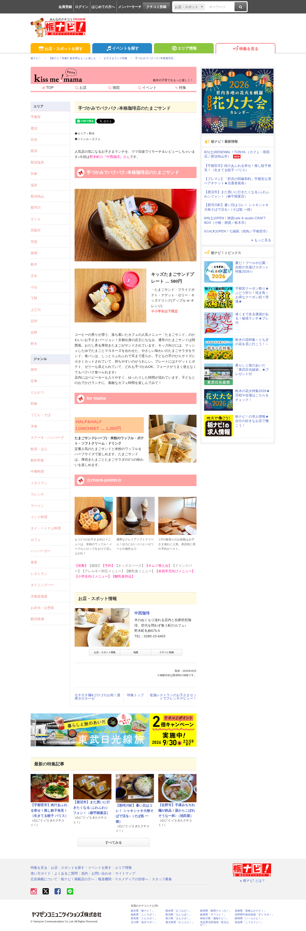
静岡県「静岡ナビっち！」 (216, 910)
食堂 (34, 562)
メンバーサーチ (130, 7)
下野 (34, 298)
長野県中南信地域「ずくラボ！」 (254, 914)
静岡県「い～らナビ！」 (249, 918)
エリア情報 (187, 48)
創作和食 (37, 460)
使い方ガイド (41, 873)
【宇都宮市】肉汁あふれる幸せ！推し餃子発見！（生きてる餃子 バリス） (49, 810)
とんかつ (37, 392)
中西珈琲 (142, 613)
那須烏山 (37, 196)
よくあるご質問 (66, 873)
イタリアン (39, 483)
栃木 (34, 264)
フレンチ (37, 494)
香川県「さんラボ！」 (178, 918)
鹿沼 (34, 128)
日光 (34, 139)
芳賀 (34, 242)
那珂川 (36, 207)
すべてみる (113, 842)
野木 (34, 344)
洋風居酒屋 (39, 596)
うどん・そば (41, 415)
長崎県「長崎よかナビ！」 (250, 910)
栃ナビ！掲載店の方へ (77, 879)
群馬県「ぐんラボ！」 (144, 918)
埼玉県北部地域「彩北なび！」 (214, 923)
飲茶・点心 (39, 449)
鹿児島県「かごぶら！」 (179, 922)
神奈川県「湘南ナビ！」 (214, 918)
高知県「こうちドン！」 (249, 922)
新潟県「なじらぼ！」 (178, 914)
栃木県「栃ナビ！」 (142, 910)
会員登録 (65, 7)
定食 (34, 381)
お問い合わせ (102, 873)
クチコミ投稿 (156, 7)
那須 (34, 151)
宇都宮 (36, 117)
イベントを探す (125, 48)
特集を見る (248, 49)
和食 (34, 403)
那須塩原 (37, 162)
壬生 (34, 276)
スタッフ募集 (162, 879)
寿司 (34, 369)
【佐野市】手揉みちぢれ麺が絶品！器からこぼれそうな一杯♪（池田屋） (176, 810)
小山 (34, 287)
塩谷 (34, 185)
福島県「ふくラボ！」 (144, 914)
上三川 (36, 310)
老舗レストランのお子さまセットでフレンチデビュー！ (173, 696)
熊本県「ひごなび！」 (178, 910)
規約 (84, 873)
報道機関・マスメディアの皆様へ (123, 879)
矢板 (34, 173)
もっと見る (262, 240)
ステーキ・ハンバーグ (47, 437)
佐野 (34, 332)
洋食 (34, 426)
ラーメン (37, 506)
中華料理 (37, 471)
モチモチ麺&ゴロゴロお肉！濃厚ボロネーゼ (97, 696)
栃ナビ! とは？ (254, 880)
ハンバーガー (41, 551)
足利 (34, 321)
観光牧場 (37, 619)
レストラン (39, 574)
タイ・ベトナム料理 (46, 528)
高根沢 (36, 230)
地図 (135, 652)
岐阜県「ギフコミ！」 (213, 914)
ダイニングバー (42, 585)
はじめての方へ (103, 7)
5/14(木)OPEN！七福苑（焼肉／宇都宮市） (236, 231)
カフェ (36, 540)
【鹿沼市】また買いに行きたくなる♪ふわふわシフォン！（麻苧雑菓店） (91, 807)
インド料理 (39, 517)
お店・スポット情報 (104, 652)
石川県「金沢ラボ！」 (144, 922)
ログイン (81, 7)
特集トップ (135, 695)
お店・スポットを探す (64, 49)
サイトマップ (125, 873)
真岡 (34, 253)
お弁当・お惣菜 (42, 608)
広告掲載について (44, 879)
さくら (36, 219)
